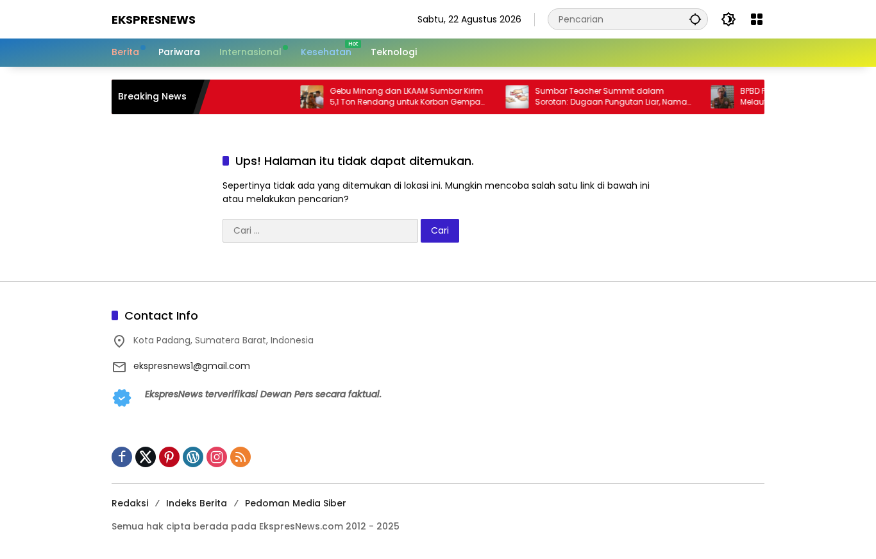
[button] (695, 19)
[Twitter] (145, 457)
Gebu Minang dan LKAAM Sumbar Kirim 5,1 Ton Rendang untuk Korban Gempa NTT (398, 97)
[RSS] (240, 457)
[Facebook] (122, 457)
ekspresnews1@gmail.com (191, 365)
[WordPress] (193, 457)
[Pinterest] (169, 457)
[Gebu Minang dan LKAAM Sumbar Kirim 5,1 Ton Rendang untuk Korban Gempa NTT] (303, 96)
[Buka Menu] (756, 19)
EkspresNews (154, 20)
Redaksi (130, 503)
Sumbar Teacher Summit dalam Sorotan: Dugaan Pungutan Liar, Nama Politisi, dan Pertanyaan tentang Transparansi (602, 97)
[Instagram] (216, 457)
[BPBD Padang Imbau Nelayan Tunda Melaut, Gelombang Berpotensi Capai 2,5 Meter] (713, 96)
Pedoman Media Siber (295, 503)
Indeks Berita (196, 503)
